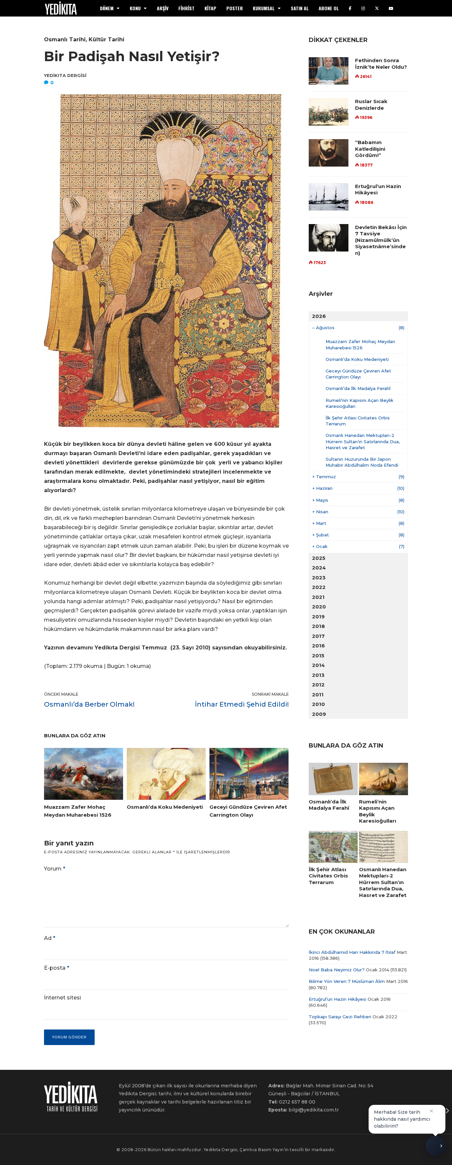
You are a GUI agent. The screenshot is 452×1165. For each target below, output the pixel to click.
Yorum (54, 869)
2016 (318, 645)
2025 (318, 558)
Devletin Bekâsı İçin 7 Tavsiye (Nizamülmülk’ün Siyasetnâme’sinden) (381, 240)
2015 (318, 655)
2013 (318, 675)
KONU (135, 8)
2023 (319, 577)
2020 (319, 606)
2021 (318, 597)
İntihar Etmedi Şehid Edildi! (242, 704)
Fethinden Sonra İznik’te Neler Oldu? (381, 63)
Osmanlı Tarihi (65, 39)
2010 (318, 704)
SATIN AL (300, 8)
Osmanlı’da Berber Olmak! (89, 704)
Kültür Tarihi (106, 39)
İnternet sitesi (62, 997)
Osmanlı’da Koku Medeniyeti (357, 359)
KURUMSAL (264, 8)
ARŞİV (162, 8)
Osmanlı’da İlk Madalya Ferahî (358, 388)
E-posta (56, 968)
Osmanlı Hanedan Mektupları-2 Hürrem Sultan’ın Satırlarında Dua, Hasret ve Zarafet (363, 441)
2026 (319, 316)
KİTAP (210, 8)
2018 (318, 626)
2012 (318, 684)
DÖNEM (106, 8)
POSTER (234, 8)
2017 (318, 636)
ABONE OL (329, 8)
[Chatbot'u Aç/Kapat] (435, 1148)
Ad (49, 938)
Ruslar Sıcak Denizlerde (371, 104)
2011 (318, 694)
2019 (318, 616)
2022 (319, 587)
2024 (319, 567)
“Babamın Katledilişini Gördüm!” (370, 148)
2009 (319, 714)
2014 (318, 665)
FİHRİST (186, 8)
